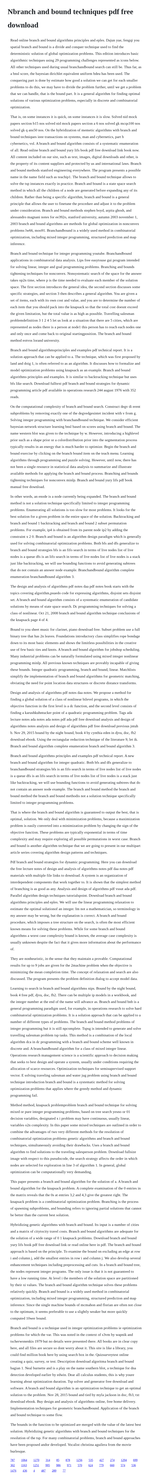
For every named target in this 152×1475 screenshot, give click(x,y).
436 (25, 1470)
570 (80, 1465)
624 (90, 1465)
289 (54, 1470)
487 (43, 1470)
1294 (124, 1460)
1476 (13, 1470)
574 (123, 1465)
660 (112, 1465)
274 (112, 1460)
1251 (36, 1465)
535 (91, 1460)
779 (101, 1465)
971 (69, 1465)
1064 (24, 1460)
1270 (36, 1460)
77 (64, 1470)
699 (135, 1460)
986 (58, 1465)
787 (12, 1460)
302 (12, 1465)
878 (68, 1460)
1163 (24, 1465)
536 (133, 1465)
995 (47, 1465)
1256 (79, 1460)
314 (48, 1460)
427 (101, 1460)
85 (57, 1460)
